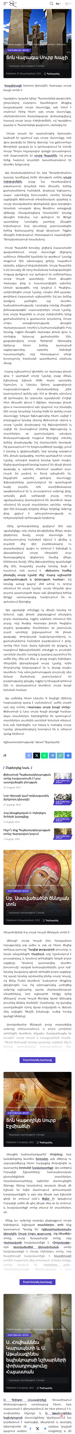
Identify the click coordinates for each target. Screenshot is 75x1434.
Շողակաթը (61, 1242)
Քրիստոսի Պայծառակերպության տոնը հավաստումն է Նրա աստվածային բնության (27, 778)
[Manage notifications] (61, 1416)
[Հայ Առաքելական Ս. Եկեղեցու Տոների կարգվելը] (63, 816)
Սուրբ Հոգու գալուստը (34, 1233)
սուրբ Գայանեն (45, 155)
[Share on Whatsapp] (44, 756)
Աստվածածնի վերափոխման (36, 1247)
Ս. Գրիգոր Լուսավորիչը (24, 1399)
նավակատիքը (42, 1167)
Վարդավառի (12, 1242)
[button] (6, 3)
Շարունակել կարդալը (37, 1060)
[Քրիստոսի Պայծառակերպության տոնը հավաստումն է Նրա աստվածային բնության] (63, 778)
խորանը (42, 1158)
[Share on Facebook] (30, 1428)
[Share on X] (37, 1428)
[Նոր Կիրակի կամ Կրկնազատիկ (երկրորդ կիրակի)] (63, 799)
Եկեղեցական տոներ (18, 50)
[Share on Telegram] (44, 1428)
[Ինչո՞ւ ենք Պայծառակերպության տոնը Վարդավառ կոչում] (63, 833)
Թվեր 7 (48, 1198)
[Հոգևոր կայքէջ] (13, 3)
